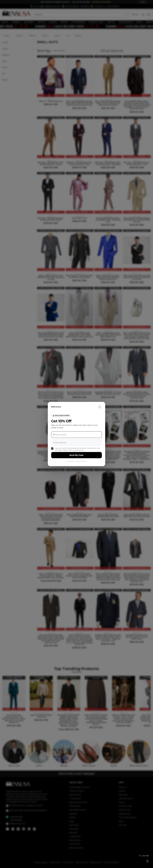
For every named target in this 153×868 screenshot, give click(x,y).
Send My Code (76, 455)
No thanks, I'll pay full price (76, 461)
